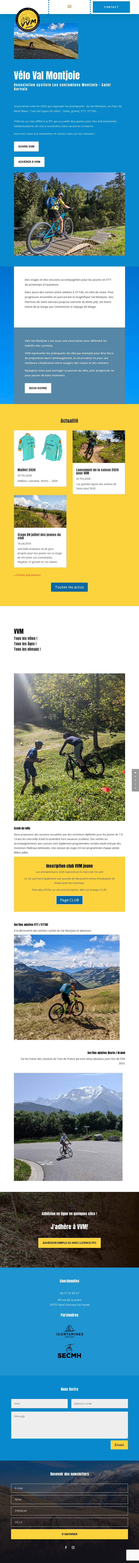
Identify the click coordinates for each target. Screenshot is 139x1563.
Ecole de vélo (22, 828)
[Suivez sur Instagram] (73, 1547)
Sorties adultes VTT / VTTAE (31, 924)
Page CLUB (69, 900)
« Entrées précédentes (27, 575)
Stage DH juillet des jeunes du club (39, 536)
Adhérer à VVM (29, 161)
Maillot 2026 (27, 469)
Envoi (119, 1444)
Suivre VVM (26, 146)
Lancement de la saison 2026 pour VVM (97, 471)
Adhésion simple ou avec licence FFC (69, 1242)
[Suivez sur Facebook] (66, 1547)
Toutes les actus (69, 587)
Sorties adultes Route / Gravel (106, 1053)
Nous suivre (38, 388)
